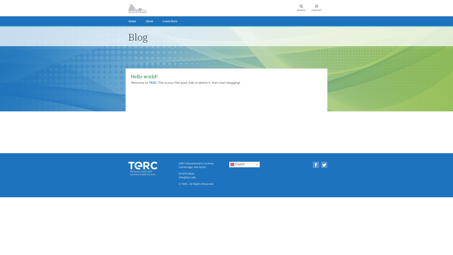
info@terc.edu (187, 177)
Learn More (170, 21)
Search (301, 10)
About (149, 21)
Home (132, 21)
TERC (153, 82)
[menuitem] (137, 21)
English (239, 164)
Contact (316, 10)
